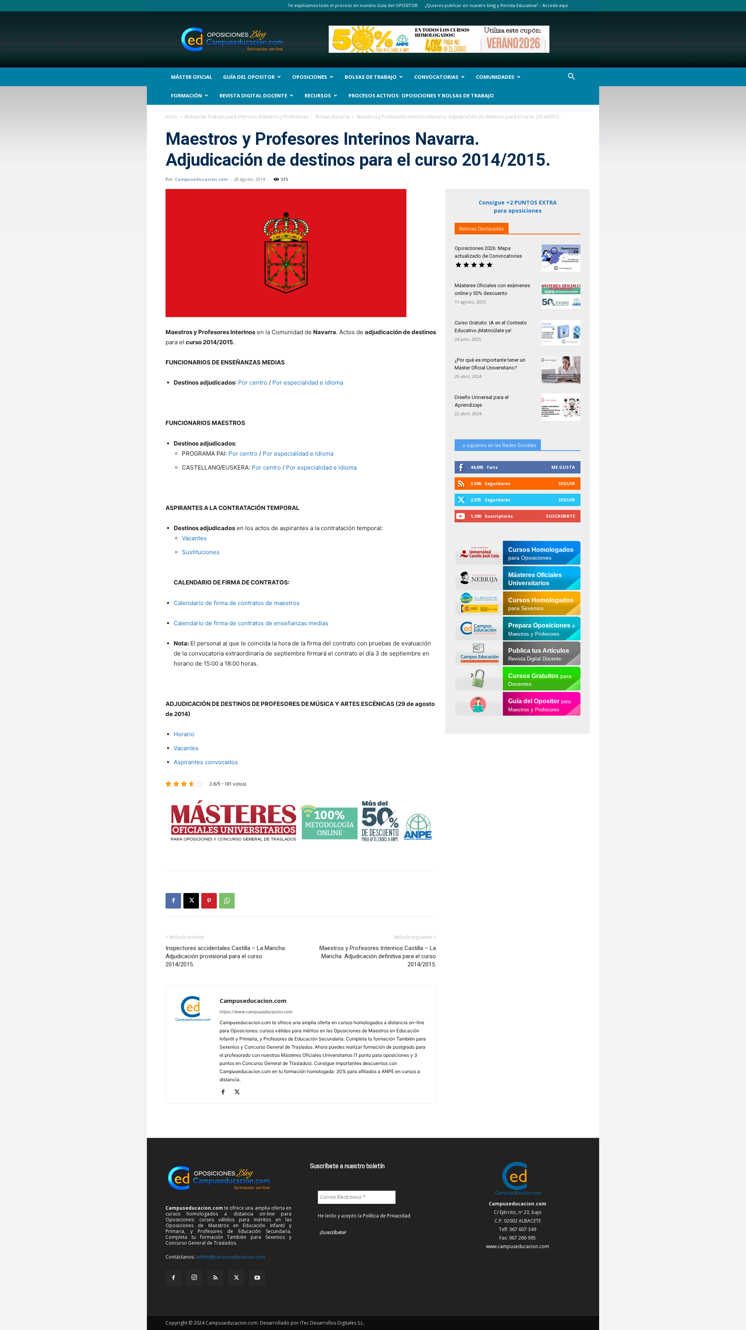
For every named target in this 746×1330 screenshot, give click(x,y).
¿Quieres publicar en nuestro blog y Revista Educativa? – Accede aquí (496, 5)
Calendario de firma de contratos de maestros (237, 603)
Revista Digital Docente (253, 95)
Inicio (171, 116)
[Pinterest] (209, 901)
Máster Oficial (191, 76)
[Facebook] (173, 901)
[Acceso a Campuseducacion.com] (517, 1195)
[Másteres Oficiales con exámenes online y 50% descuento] (561, 295)
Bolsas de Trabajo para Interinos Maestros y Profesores (246, 116)
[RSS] (215, 1278)
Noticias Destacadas (481, 228)
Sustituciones (201, 552)
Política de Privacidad (386, 1215)
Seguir (566, 483)
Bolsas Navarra (332, 116)
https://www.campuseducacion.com (256, 1011)
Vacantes (194, 538)
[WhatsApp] (227, 901)
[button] (571, 77)
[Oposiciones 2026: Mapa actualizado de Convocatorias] (561, 258)
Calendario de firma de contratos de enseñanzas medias (251, 623)
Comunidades (495, 76)
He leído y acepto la (364, 1215)
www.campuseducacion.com (517, 1246)
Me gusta (563, 467)
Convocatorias (436, 76)
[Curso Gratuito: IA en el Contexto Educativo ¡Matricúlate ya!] (561, 332)
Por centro (252, 382)
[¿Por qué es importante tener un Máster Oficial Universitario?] (561, 369)
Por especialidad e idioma (307, 382)
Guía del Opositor (249, 76)
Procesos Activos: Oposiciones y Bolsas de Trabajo (421, 95)
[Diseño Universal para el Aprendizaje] (561, 407)
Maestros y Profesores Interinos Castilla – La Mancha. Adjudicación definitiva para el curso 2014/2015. (377, 956)
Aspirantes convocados (206, 762)
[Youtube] (257, 1278)
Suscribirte (560, 516)
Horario (184, 734)
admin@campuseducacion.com (230, 1257)
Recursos (318, 95)
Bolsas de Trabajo (371, 76)
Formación (186, 95)
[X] (191, 901)
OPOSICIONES (309, 76)
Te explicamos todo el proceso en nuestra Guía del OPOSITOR (353, 5)
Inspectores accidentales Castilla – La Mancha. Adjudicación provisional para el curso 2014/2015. (226, 956)
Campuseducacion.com (201, 179)
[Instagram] (194, 1277)
